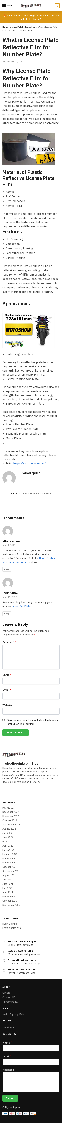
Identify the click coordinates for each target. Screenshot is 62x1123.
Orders (6, 992)
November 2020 (10, 896)
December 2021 (10, 858)
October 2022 (9, 820)
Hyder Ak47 (10, 593)
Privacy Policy (10, 1001)
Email (6, 689)
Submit (10, 1098)
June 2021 (7, 883)
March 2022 (8, 850)
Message (8, 1069)
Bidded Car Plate (21, 606)
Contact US (8, 997)
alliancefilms (11, 541)
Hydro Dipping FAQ (13, 1014)
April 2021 (7, 892)
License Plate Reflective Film (22, 27)
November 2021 (10, 862)
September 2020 (11, 905)
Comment (9, 642)
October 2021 (9, 866)
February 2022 (9, 854)
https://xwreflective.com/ (29, 463)
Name (6, 674)
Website (7, 704)
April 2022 (7, 845)
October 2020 (9, 900)
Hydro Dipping (9, 923)
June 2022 (7, 837)
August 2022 (9, 828)
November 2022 (10, 816)
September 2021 (11, 871)
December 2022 (10, 811)
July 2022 (7, 833)
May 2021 (7, 888)
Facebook (8, 1026)
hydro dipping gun (11, 927)
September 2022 (11, 824)
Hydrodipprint (30, 473)
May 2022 (7, 841)
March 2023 (8, 807)
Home (5, 27)
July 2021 (7, 879)
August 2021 (9, 875)
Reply (6, 569)
